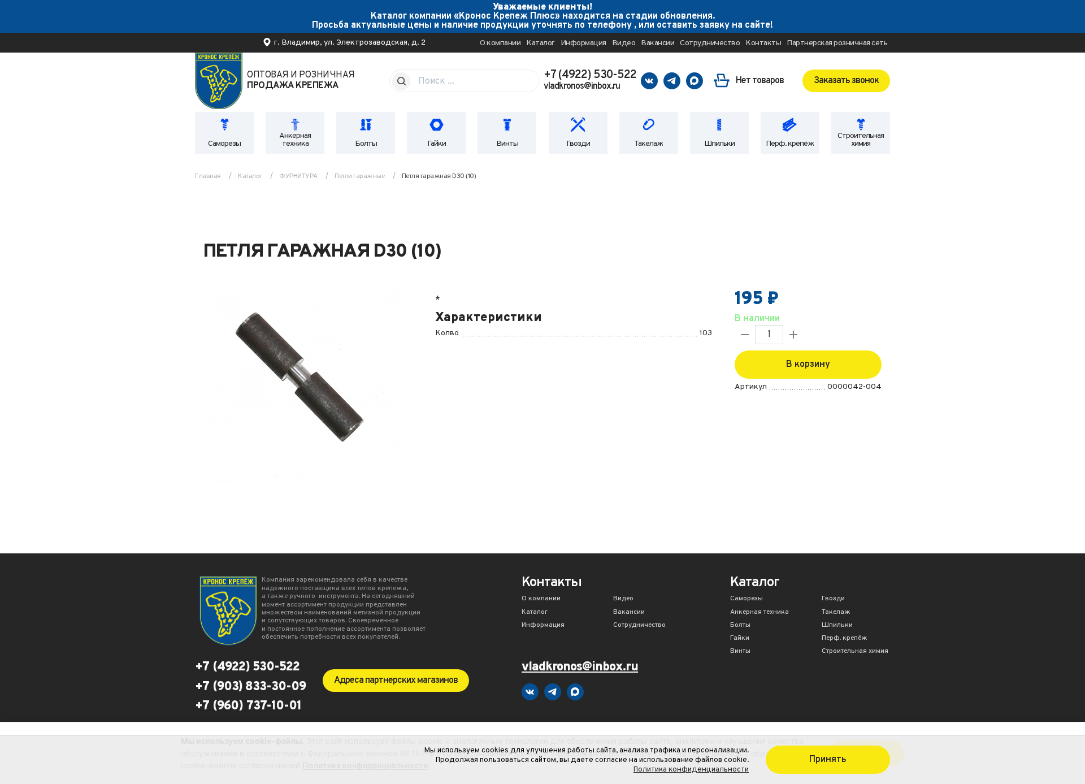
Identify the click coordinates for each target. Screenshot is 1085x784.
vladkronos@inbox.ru (582, 86)
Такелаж (648, 144)
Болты (366, 144)
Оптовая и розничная (301, 81)
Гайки (436, 144)
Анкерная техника (295, 140)
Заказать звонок (846, 80)
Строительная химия (860, 140)
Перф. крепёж (790, 144)
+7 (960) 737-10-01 (248, 706)
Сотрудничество (710, 43)
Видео (624, 43)
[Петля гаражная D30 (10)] (305, 385)
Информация (583, 43)
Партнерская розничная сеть (837, 43)
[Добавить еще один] (793, 334)
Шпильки (719, 144)
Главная (208, 176)
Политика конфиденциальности (691, 769)
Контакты (763, 43)
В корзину (808, 364)
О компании (500, 43)
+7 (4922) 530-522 (590, 75)
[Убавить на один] (745, 334)
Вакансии (657, 43)
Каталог (540, 43)
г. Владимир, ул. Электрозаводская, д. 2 (350, 42)
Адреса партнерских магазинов (396, 680)
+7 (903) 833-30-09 (250, 687)
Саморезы (224, 144)
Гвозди (578, 144)
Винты (507, 144)
